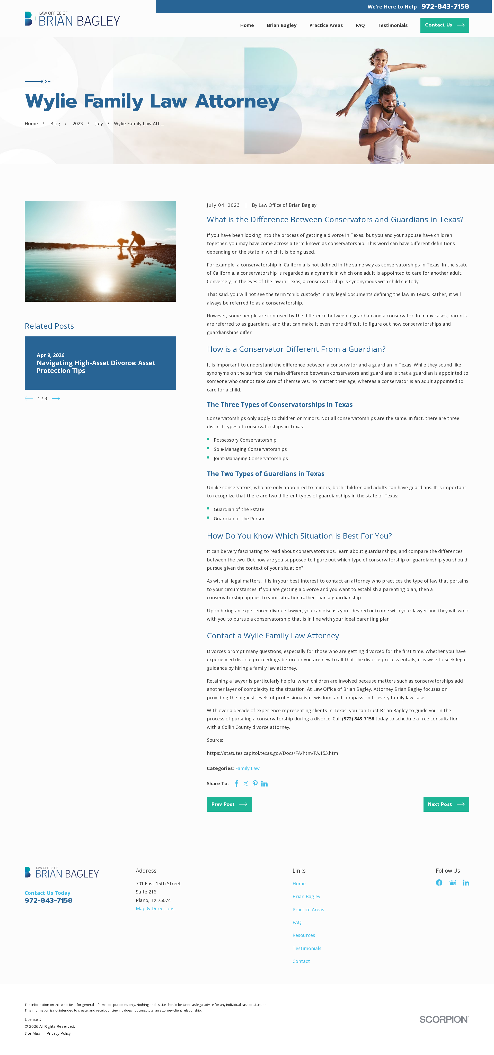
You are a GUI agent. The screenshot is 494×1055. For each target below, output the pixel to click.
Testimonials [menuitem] (393, 25)
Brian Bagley (306, 896)
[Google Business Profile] (452, 882)
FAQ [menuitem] (360, 25)
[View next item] (56, 398)
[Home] (72, 18)
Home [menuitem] (247, 25)
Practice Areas (308, 909)
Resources (304, 935)
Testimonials (307, 948)
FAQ (297, 922)
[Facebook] (439, 882)
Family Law (247, 768)
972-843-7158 (445, 6)
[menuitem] (32, 1033)
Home (299, 883)
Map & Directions (155, 908)
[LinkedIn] (466, 882)
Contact (301, 961)
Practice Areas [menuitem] (326, 25)
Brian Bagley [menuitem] (281, 25)
